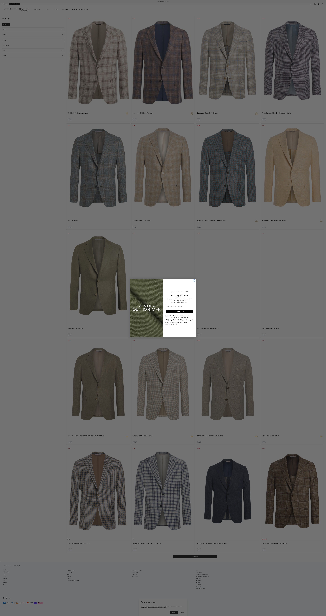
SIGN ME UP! (180, 312)
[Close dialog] (194, 280)
